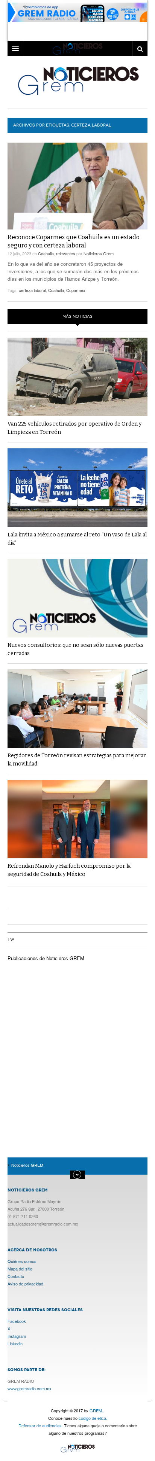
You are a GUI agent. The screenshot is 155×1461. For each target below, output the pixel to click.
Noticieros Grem (99, 253)
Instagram (17, 1336)
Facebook (17, 1321)
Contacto (16, 1276)
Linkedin (15, 1343)
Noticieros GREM (77, 80)
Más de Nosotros (77, 1175)
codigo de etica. (93, 1418)
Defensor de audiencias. (40, 1425)
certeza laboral (32, 290)
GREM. (96, 1410)
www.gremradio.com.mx (30, 1388)
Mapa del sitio (20, 1269)
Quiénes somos (22, 1261)
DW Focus (77, 48)
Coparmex (75, 290)
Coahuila (46, 253)
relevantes (65, 253)
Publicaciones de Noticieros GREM (46, 958)
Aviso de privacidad (25, 1284)
